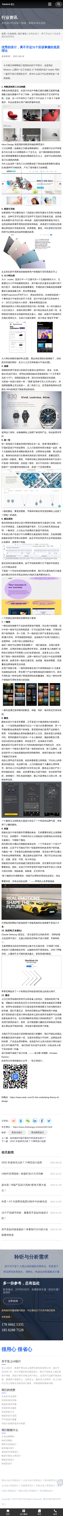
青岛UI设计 (17, 1132)
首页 (4, 33)
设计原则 (16, 381)
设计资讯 (22, 33)
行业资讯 (12, 33)
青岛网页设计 (37, 1132)
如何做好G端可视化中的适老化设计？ (28, 1138)
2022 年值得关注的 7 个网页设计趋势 (28, 1141)
